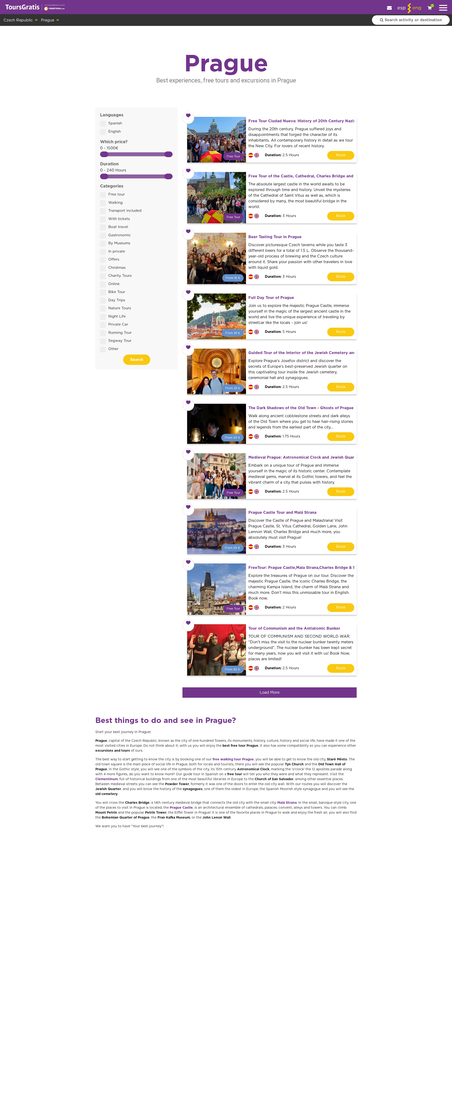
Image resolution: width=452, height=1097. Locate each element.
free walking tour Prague (233, 759)
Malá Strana (287, 802)
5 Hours (280, 332)
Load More (269, 692)
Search (136, 360)
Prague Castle (181, 807)
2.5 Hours (282, 155)
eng (416, 8)
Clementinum (106, 779)
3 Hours (280, 216)
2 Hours (280, 607)
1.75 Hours (282, 436)
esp (401, 8)
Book (341, 155)
